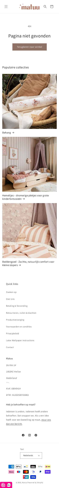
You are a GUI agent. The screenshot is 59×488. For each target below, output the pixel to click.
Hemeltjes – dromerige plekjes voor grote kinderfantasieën (25, 197)
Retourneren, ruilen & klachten (21, 312)
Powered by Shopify (35, 482)
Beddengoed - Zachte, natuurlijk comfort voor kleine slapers (28, 263)
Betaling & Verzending (17, 305)
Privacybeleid (12, 333)
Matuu (24, 482)
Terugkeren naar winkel (29, 46)
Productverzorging (15, 319)
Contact (10, 347)
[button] (6, 6)
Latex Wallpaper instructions (20, 340)
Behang (6, 132)
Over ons (10, 299)
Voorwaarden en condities (19, 326)
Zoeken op (11, 292)
